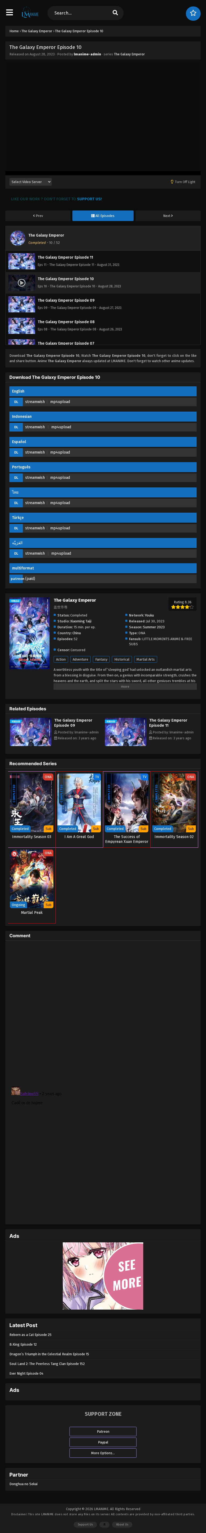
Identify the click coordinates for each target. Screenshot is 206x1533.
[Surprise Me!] (193, 13)
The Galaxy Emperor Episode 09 (73, 723)
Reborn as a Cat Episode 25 (30, 1335)
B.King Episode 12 (23, 1344)
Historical (122, 659)
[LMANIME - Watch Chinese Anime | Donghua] (30, 17)
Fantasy (101, 659)
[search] (115, 13)
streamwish (35, 402)
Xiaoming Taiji (80, 621)
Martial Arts (146, 659)
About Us (122, 1524)
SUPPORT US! (89, 199)
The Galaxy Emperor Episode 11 (168, 723)
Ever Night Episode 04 (26, 1373)
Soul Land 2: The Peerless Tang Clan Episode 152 (47, 1364)
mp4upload (60, 402)
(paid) (30, 578)
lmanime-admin (87, 54)
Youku (149, 615)
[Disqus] (103, 1012)
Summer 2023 (154, 627)
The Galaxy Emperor (129, 54)
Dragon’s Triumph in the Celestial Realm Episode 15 (49, 1354)
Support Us (85, 1524)
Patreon (103, 1431)
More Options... (103, 1453)
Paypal (103, 1442)
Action (61, 659)
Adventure (80, 659)
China (76, 633)
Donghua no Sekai (23, 1484)
